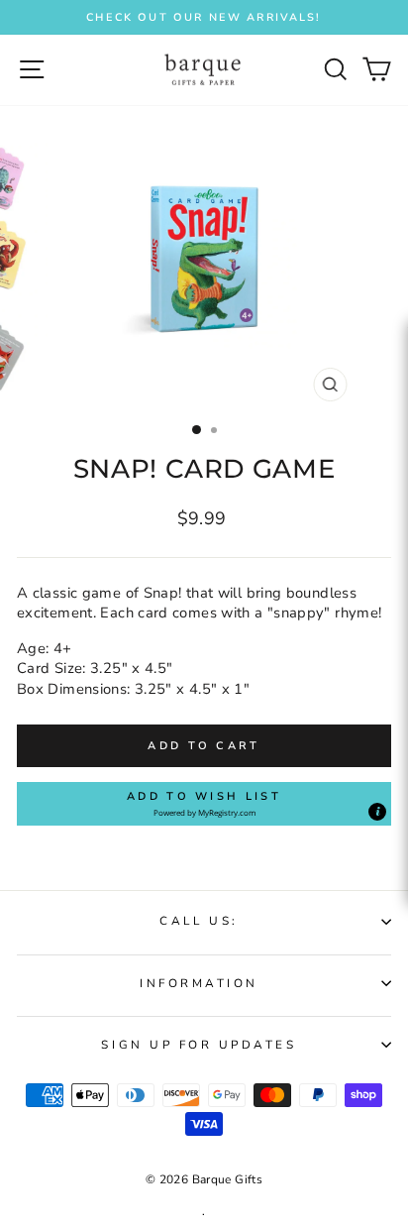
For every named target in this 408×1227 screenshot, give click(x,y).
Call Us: (198, 921)
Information (199, 983)
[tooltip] (377, 812)
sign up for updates (198, 1045)
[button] (204, 804)
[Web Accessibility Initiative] (400, 566)
